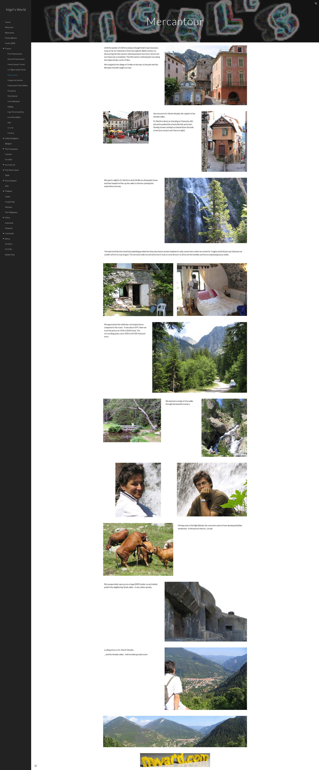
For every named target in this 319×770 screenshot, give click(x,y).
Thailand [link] (8, 191)
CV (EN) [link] (8, 244)
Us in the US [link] (10, 165)
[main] (175, 21)
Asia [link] (6, 186)
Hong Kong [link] (9, 201)
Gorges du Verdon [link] (15, 80)
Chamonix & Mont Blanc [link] (17, 85)
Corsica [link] (10, 133)
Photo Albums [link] (11, 38)
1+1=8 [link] (10, 127)
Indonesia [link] (9, 223)
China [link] (7, 217)
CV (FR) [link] (8, 249)
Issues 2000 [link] (10, 43)
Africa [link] (7, 238)
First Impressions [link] (14, 54)
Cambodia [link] (9, 233)
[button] (316, 3)
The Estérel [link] (12, 96)
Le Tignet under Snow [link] (16, 69)
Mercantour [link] (12, 75)
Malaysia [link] (8, 228)
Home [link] (7, 22)
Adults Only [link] (10, 254)
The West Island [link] (12, 170)
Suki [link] (9, 122)
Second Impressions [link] (16, 59)
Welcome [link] (9, 27)
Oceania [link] (8, 159)
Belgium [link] (8, 143)
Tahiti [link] (7, 175)
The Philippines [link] (11, 212)
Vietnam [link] (8, 207)
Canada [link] (8, 154)
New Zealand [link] (10, 180)
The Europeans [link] (11, 149)
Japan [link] (7, 196)
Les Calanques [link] (13, 101)
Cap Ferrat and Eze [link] (15, 112)
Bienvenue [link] (9, 32)
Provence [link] (11, 91)
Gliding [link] (10, 106)
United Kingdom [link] (12, 138)
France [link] (8, 48)
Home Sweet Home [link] (16, 64)
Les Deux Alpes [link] (14, 117)
